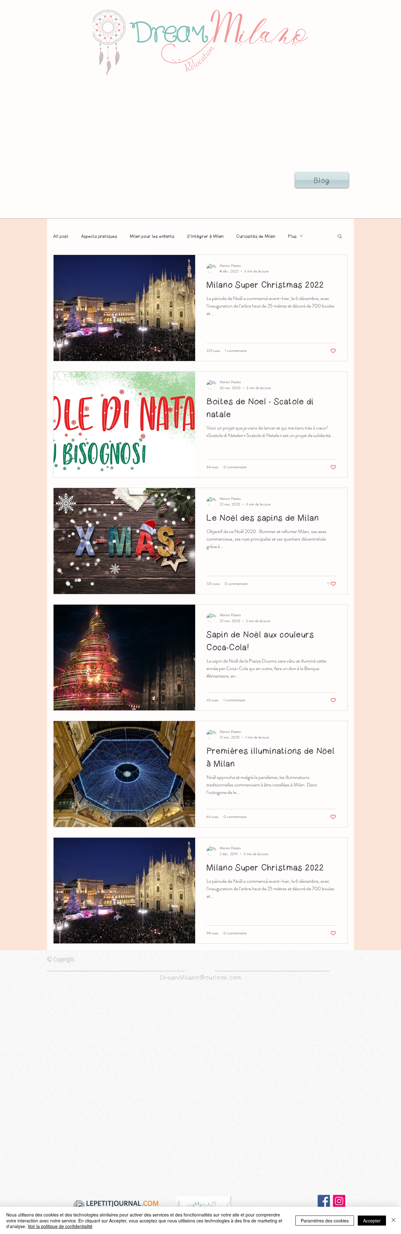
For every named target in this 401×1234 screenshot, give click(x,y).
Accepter (372, 1220)
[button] (340, 236)
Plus (292, 236)
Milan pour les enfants (152, 236)
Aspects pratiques (99, 236)
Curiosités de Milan (255, 236)
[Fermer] (393, 1220)
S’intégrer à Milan (205, 236)
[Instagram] (339, 1201)
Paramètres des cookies (325, 1220)
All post (61, 236)
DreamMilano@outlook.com (201, 977)
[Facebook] (324, 1201)
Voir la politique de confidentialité (60, 1226)
